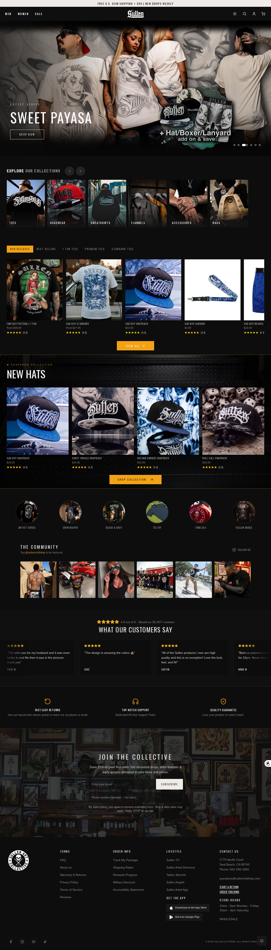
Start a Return (229, 887)
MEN (8, 14)
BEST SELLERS (46, 249)
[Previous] (11, 88)
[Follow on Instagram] (22, 942)
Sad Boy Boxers (253, 323)
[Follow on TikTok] (45, 942)
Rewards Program (125, 875)
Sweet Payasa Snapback (87, 458)
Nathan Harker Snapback (153, 458)
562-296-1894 (239, 869)
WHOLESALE (229, 919)
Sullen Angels (175, 882)
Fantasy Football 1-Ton (21, 323)
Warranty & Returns (73, 875)
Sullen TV (172, 860)
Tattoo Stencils (176, 875)
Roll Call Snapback (214, 458)
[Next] (259, 88)
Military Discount (124, 882)
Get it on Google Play (187, 916)
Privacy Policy (69, 882)
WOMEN (23, 14)
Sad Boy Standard (77, 323)
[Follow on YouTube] (34, 942)
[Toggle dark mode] (235, 14)
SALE (39, 14)
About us (66, 867)
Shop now (27, 140)
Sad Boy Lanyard (195, 323)
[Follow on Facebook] (11, 942)
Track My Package (125, 860)
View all (133, 346)
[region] (135, 88)
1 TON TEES (70, 249)
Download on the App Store (191, 907)
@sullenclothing (35, 552)
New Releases (20, 249)
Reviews (65, 897)
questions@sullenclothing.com (240, 878)
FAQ (63, 860)
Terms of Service (71, 889)
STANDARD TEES (123, 249)
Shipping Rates (123, 867)
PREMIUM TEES (95, 249)
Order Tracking (229, 891)
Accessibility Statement (128, 889)
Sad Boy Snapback (136, 323)
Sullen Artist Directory (180, 867)
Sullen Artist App (177, 889)
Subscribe (169, 784)
